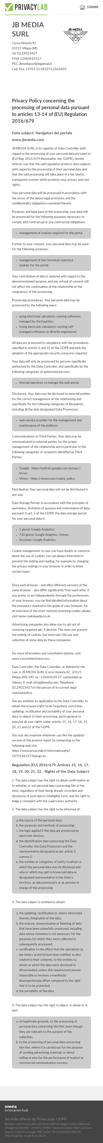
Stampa (92, 7)
